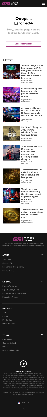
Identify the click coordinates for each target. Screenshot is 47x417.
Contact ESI (7, 263)
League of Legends (10, 350)
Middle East (7, 320)
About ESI (6, 259)
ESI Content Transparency (13, 267)
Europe (5, 316)
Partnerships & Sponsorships (14, 293)
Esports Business (9, 286)
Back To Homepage (23, 44)
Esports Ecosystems (10, 290)
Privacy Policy (8, 270)
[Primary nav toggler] (43, 4)
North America (8, 323)
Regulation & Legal (10, 297)
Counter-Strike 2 (9, 343)
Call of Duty (7, 339)
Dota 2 (5, 346)
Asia (4, 313)
